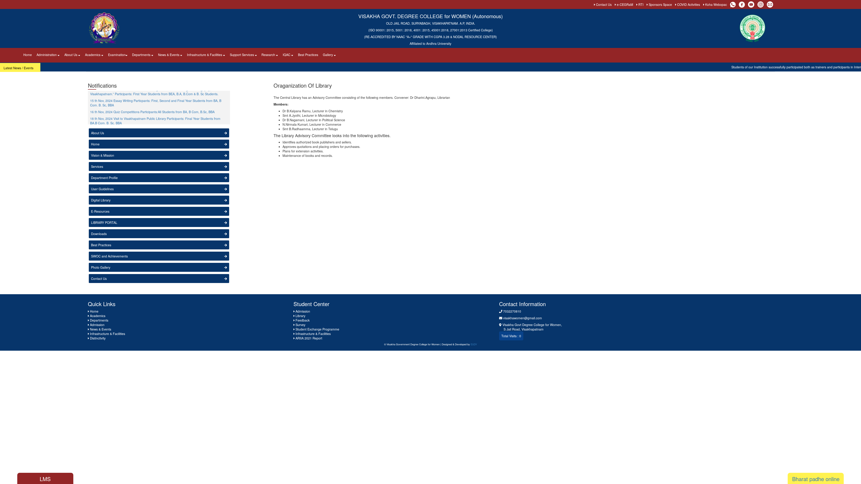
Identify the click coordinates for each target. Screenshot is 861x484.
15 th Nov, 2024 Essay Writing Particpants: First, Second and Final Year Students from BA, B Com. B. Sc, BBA (155, 94)
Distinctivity (97, 338)
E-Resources (100, 211)
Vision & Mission (102, 155)
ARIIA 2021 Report (308, 338)
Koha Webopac (715, 4)
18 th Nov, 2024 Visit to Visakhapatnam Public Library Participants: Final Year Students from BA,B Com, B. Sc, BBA (155, 112)
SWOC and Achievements (109, 256)
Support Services (242, 54)
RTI (640, 4)
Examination (117, 54)
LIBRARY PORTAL (104, 222)
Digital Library (101, 200)
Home (27, 54)
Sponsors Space (660, 4)
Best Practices (308, 54)
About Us (71, 54)
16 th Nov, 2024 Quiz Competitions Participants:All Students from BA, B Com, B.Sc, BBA (152, 103)
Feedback (302, 320)
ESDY (474, 344)
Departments (141, 54)
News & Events (169, 54)
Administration (47, 54)
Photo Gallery (100, 267)
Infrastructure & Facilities (205, 54)
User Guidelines (102, 189)
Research (268, 54)
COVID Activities (688, 4)
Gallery (328, 54)
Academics (93, 54)
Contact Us (603, 4)
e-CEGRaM (624, 4)
